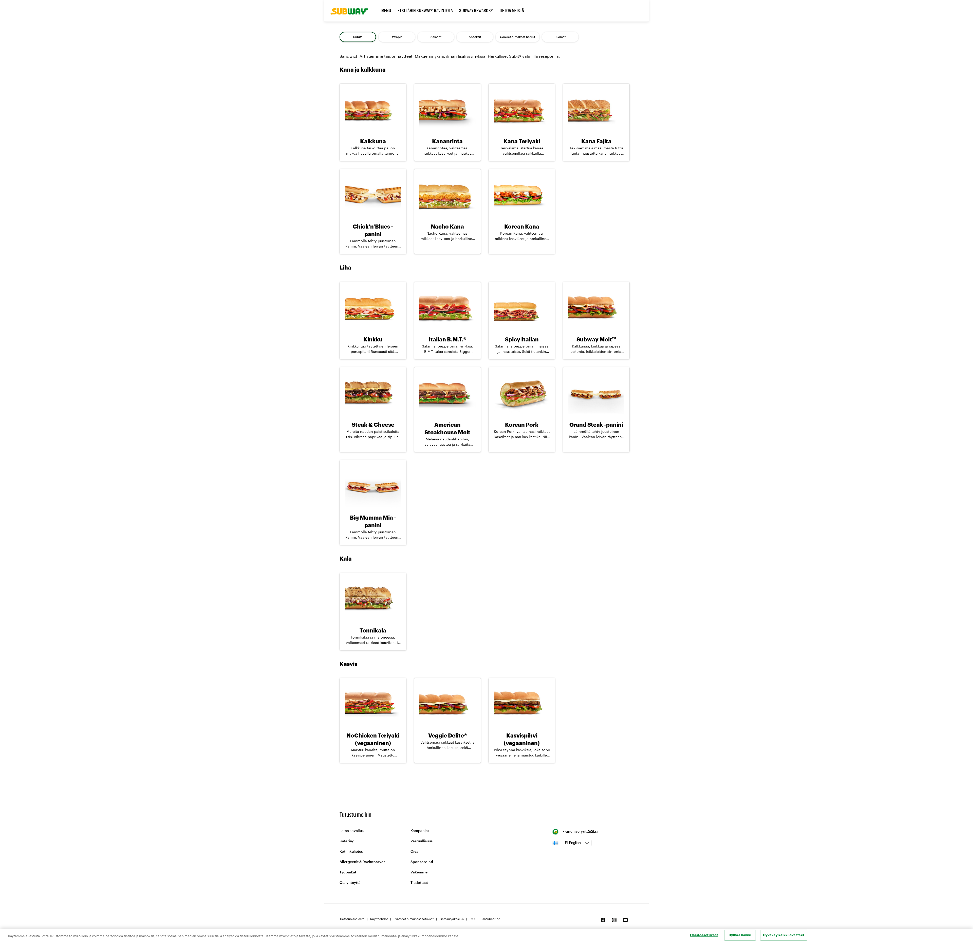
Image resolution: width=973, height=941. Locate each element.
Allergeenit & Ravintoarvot (362, 862)
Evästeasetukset (704, 935)
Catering (347, 841)
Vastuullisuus (421, 841)
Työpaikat (348, 872)
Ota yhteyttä (350, 883)
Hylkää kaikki (740, 935)
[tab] (358, 37)
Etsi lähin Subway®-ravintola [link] (425, 10)
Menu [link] (386, 10)
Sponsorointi (422, 862)
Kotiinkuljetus (351, 851)
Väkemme (418, 872)
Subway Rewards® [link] (476, 10)
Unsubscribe (491, 918)
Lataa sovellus (352, 831)
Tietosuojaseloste (352, 918)
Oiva (414, 851)
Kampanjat (419, 831)
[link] (352, 10)
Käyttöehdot (379, 918)
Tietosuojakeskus (451, 918)
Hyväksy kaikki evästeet (783, 935)
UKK (473, 918)
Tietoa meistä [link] (511, 10)
